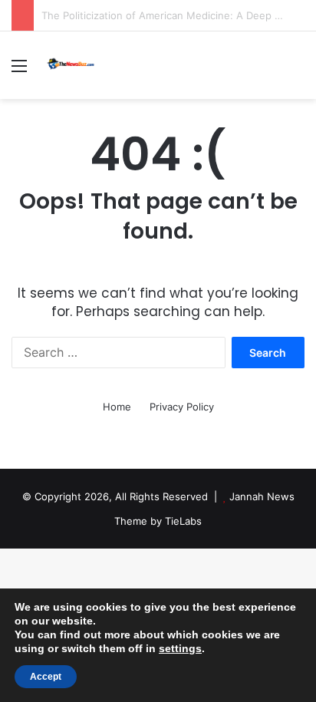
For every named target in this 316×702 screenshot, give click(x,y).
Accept (45, 676)
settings (180, 648)
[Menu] (19, 71)
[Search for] (296, 71)
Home (117, 406)
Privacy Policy (182, 406)
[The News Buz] (72, 65)
